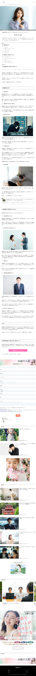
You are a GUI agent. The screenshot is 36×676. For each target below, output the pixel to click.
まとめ (4, 64)
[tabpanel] (18, 593)
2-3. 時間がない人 (5, 59)
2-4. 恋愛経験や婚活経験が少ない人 (8, 61)
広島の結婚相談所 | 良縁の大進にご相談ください (10, 66)
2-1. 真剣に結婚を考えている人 (7, 56)
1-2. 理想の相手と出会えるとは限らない (9, 48)
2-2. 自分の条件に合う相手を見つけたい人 (9, 58)
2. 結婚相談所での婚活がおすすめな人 (8, 54)
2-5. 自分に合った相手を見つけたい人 (8, 62)
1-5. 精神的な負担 (5, 52)
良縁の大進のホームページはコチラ (18, 350)
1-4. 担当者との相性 (6, 51)
